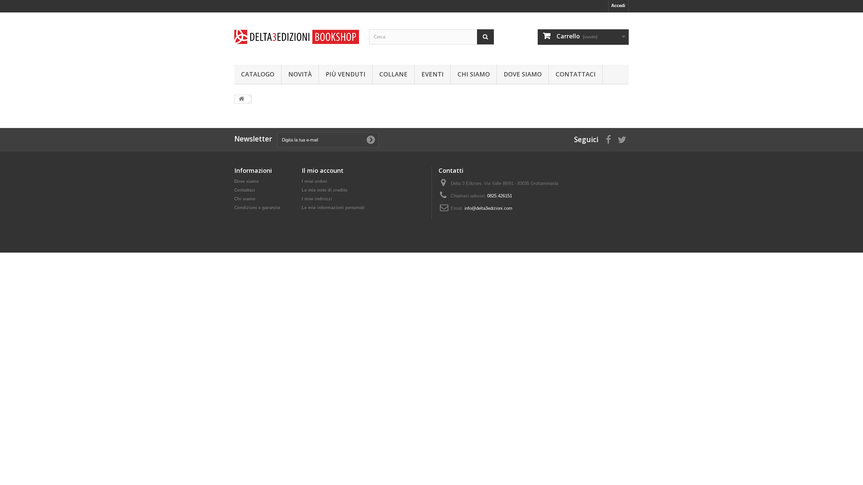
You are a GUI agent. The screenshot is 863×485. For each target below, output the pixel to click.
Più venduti (345, 74)
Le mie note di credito (325, 190)
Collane (393, 74)
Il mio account (323, 170)
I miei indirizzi (317, 198)
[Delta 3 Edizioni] (296, 37)
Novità (300, 74)
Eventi (432, 74)
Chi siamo (473, 74)
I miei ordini (314, 181)
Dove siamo (523, 74)
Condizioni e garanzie (257, 207)
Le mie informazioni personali (333, 207)
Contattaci (576, 74)
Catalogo (257, 74)
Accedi (618, 5)
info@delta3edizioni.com (488, 208)
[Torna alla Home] (241, 99)
